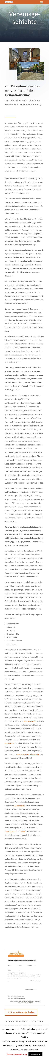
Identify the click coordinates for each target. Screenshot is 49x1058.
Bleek (23, 831)
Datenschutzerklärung (17, 1054)
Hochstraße (9, 743)
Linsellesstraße (33, 754)
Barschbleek (10, 831)
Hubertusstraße (30, 721)
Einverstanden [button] (35, 1054)
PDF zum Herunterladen (21, 1012)
